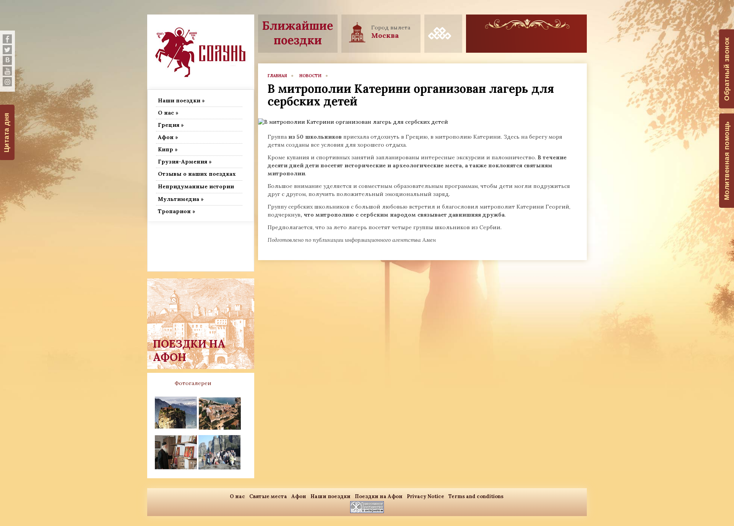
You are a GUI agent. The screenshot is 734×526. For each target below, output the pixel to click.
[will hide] (7, 39)
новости (310, 75)
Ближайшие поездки (297, 32)
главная (277, 75)
